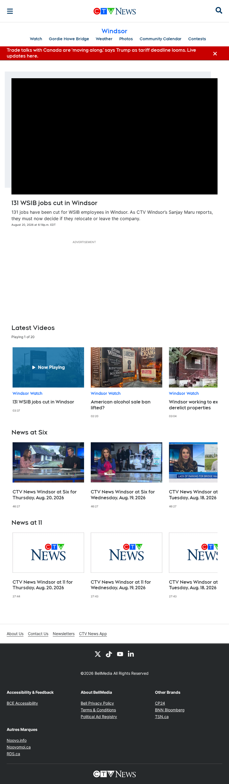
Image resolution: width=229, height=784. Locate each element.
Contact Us (38, 633)
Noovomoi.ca (19, 747)
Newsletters (64, 633)
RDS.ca (13, 753)
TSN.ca (162, 716)
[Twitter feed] (97, 653)
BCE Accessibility (22, 703)
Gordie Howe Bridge (69, 39)
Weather (104, 39)
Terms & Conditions (98, 709)
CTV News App (93, 633)
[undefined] (48, 379)
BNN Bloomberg (170, 709)
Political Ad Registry (99, 716)
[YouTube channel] (120, 653)
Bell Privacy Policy (97, 703)
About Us (15, 633)
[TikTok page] (109, 653)
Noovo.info (17, 740)
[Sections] (10, 11)
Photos (126, 39)
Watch (36, 39)
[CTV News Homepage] (115, 11)
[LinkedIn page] (131, 653)
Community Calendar (161, 39)
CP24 (160, 703)
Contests (197, 39)
